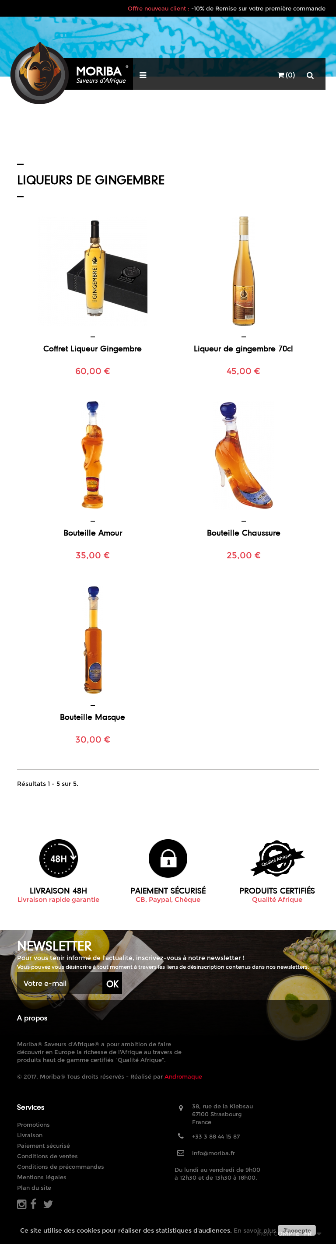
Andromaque (183, 1076)
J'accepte (297, 1230)
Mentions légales (41, 1177)
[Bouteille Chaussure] (243, 455)
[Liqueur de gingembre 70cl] (243, 271)
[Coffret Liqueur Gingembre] (93, 271)
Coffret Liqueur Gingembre (92, 348)
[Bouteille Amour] (93, 455)
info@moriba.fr (213, 1152)
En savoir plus (255, 1230)
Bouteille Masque (92, 716)
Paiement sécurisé (43, 1145)
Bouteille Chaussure (243, 532)
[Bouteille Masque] (93, 639)
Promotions (33, 1124)
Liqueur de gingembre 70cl (243, 348)
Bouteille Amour (92, 532)
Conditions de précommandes (60, 1166)
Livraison (29, 1135)
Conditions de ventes (47, 1156)
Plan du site (34, 1187)
